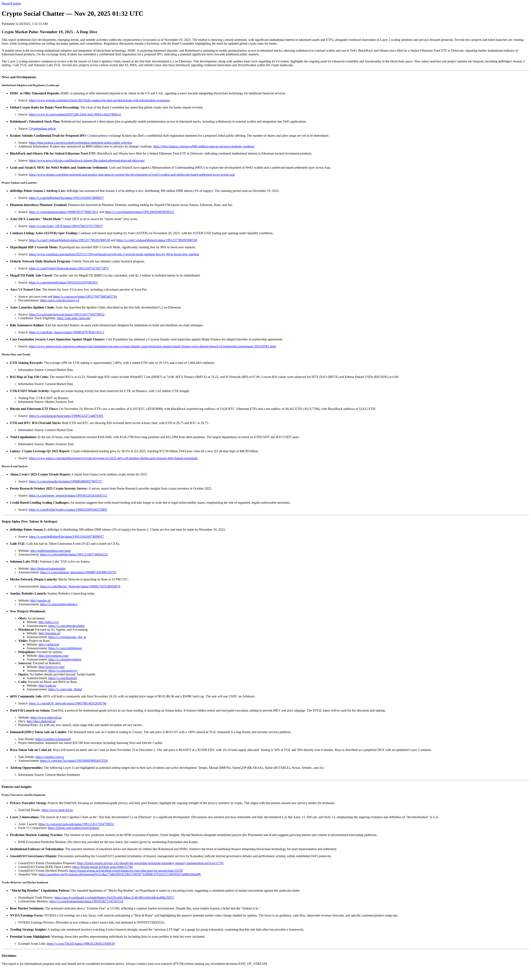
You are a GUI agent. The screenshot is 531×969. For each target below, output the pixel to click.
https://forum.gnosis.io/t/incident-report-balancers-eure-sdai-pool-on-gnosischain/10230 (126, 870)
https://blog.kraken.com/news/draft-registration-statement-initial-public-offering (80, 142)
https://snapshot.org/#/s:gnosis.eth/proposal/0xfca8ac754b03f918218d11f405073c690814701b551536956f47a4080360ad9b (120, 874)
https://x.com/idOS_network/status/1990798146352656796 (67, 703)
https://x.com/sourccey (63, 670)
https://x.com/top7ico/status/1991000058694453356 (74, 760)
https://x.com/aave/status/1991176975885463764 (85, 296)
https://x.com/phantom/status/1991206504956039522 (139, 212)
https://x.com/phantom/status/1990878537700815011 (63, 212)
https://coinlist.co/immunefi (53, 739)
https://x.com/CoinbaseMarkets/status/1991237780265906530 (69, 240)
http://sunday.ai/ (40, 600)
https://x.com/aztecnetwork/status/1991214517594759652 (67, 314)
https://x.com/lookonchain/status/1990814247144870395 (66, 416)
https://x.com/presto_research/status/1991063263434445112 (68, 495)
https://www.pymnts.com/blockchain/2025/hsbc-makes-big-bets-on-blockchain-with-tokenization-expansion (99, 100)
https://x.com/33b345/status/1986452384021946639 (81, 943)
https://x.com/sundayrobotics (58, 604)
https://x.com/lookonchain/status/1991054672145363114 (86, 901)
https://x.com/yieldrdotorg (65, 648)
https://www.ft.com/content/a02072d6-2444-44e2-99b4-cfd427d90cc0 (75, 114)
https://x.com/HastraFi (62, 678)
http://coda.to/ (47, 685)
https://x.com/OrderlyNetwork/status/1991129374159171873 (69, 268)
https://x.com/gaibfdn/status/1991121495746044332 (74, 554)
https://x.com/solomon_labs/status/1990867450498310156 (78, 572)
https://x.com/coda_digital (65, 689)
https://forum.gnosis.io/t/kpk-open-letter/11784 (102, 867)
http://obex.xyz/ (49, 622)
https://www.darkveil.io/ (46, 717)
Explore (16, 3)
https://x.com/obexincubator (66, 626)
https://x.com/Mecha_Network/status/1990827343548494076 (80, 586)
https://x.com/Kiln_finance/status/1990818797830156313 (66, 332)
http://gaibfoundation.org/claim (50, 550)
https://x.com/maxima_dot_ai (67, 637)
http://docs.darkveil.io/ (41, 721)
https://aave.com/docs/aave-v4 (59, 300)
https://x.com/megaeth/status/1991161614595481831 (63, 282)
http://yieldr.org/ (49, 644)
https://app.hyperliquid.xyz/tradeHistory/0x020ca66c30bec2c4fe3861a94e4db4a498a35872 (114, 897)
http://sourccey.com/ (52, 667)
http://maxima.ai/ (49, 633)
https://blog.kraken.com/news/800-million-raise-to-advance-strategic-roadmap (203, 146)
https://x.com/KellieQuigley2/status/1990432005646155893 (68, 509)
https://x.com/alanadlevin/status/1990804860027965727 (65, 481)
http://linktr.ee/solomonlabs (47, 568)
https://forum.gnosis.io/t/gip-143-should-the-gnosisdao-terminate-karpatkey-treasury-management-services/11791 (150, 863)
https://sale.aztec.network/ (74, 318)
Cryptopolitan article (42, 128)
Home (6, 3)
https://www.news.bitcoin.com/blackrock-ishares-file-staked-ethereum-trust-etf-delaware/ (87, 160)
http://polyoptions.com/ (54, 655)
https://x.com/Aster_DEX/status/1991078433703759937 (66, 226)
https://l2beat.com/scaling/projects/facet (73, 828)
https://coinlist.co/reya (49, 757)
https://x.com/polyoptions (64, 659)
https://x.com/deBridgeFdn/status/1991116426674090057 (66, 198)
